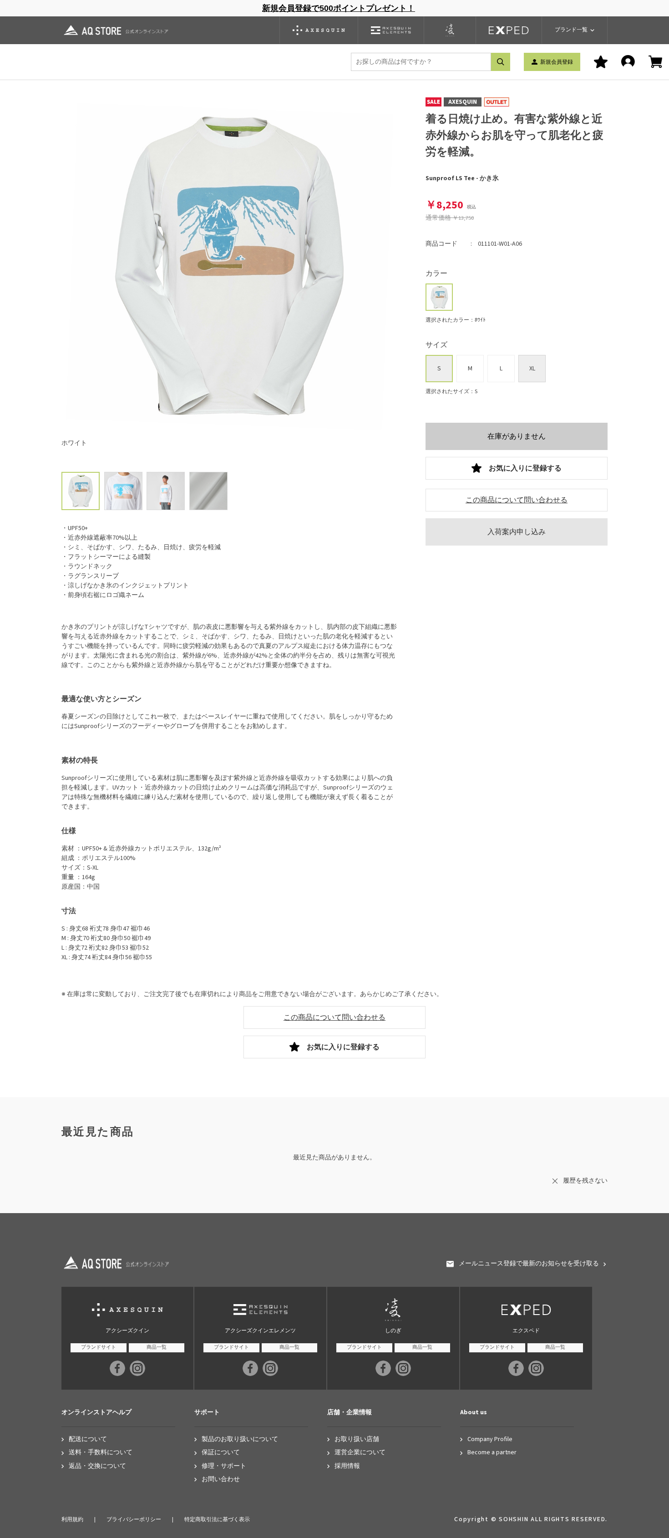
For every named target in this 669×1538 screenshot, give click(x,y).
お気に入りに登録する (525, 468)
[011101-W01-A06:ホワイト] (80, 491)
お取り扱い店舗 (356, 1439)
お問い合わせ (221, 1479)
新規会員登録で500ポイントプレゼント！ (338, 8)
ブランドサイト (98, 1347)
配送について (88, 1439)
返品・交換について (97, 1466)
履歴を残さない (585, 1180)
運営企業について (359, 1452)
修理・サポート (224, 1466)
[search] (500, 62)
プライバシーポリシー (133, 1519)
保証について (221, 1452)
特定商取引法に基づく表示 (217, 1519)
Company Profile (489, 1439)
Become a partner (492, 1452)
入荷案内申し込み (516, 532)
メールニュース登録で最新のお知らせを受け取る (529, 1263)
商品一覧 (157, 1347)
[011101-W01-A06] (123, 491)
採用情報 (347, 1466)
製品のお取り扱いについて (240, 1439)
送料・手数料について (100, 1452)
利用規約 (72, 1519)
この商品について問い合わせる (517, 500)
